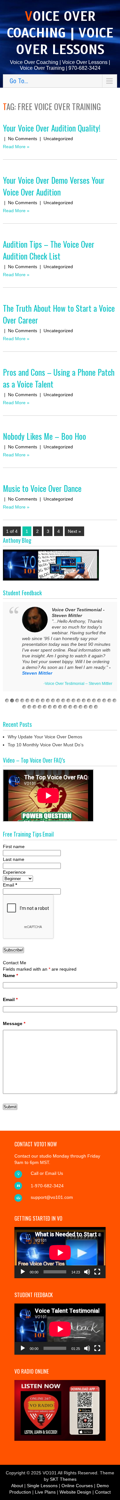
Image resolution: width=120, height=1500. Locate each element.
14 (74, 700)
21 (109, 700)
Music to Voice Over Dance (42, 488)
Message (14, 1023)
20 (104, 700)
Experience (14, 872)
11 (58, 700)
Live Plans (45, 1492)
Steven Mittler (37, 673)
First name (14, 846)
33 (75, 707)
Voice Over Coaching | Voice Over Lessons (60, 33)
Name (10, 975)
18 (94, 700)
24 (29, 707)
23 (24, 707)
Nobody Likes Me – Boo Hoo (44, 436)
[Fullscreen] (97, 1272)
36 (91, 707)
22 (114, 700)
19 (99, 700)
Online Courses (77, 1485)
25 (34, 707)
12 (63, 700)
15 (79, 700)
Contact (103, 1492)
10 (53, 700)
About (17, 1485)
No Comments (22, 138)
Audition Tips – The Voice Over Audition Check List (48, 250)
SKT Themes (63, 1479)
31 (65, 707)
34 (81, 707)
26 (40, 707)
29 (55, 707)
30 (60, 707)
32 (70, 707)
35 (86, 707)
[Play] (23, 1272)
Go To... (19, 81)
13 (68, 700)
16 (84, 700)
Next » (74, 531)
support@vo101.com (52, 1197)
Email (10, 884)
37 (96, 707)
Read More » (16, 146)
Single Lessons (42, 1485)
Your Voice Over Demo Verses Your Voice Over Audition (54, 186)
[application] (60, 1252)
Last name (13, 859)
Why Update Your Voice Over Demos (45, 736)
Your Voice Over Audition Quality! (51, 128)
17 (89, 700)
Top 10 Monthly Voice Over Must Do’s (46, 744)
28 (50, 707)
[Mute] (87, 1272)
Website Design (75, 1492)
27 (45, 707)
